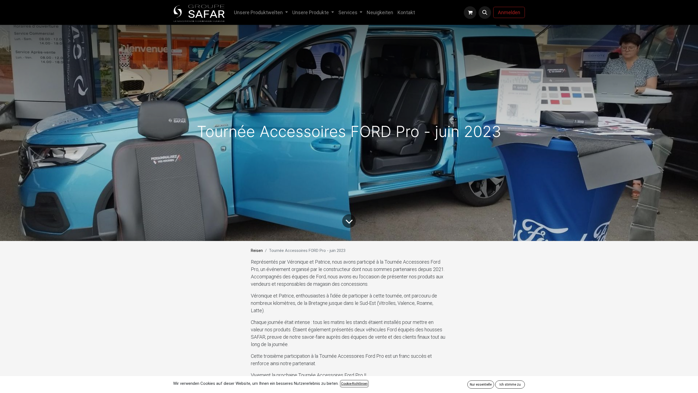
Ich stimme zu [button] (510, 384)
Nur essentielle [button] (481, 384)
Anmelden (509, 12)
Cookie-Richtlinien (354, 384)
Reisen (257, 250)
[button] (485, 12)
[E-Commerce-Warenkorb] (470, 12)
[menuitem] (261, 12)
